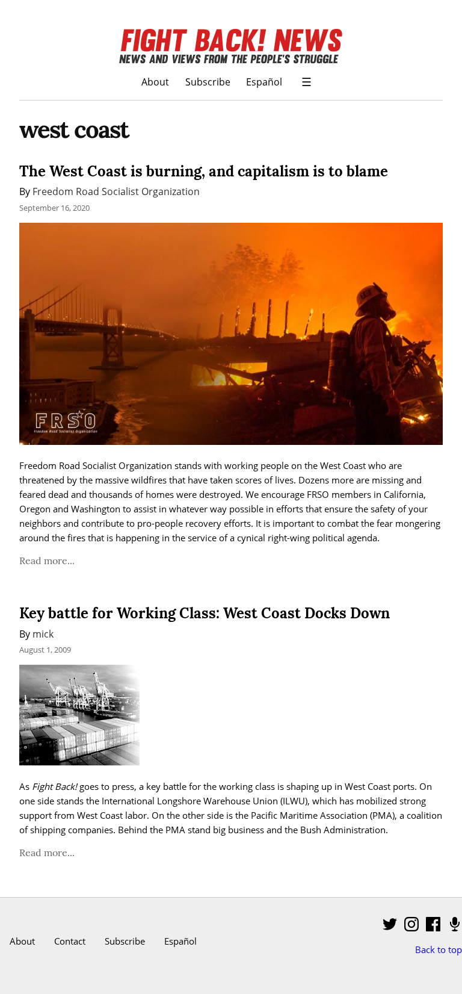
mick (43, 634)
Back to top (438, 949)
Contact (69, 941)
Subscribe (207, 82)
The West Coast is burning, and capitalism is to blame (203, 171)
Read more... (47, 560)
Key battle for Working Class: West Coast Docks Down (204, 613)
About (155, 82)
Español (264, 82)
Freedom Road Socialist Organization (116, 191)
